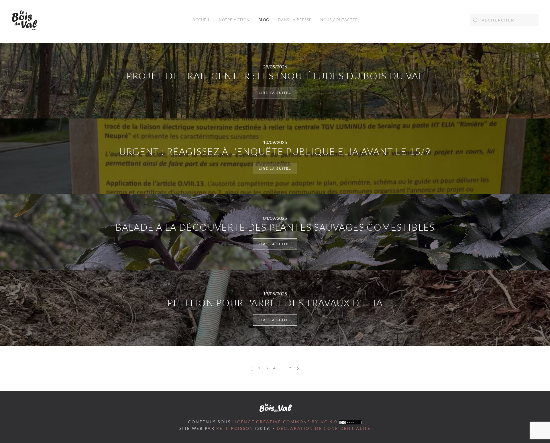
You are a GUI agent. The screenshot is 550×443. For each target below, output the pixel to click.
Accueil (201, 19)
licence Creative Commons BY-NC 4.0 (285, 422)
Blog (263, 19)
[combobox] (504, 20)
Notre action (234, 19)
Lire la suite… (275, 93)
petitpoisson (235, 428)
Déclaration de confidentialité (324, 428)
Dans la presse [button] (295, 19)
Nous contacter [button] (339, 19)
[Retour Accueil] (24, 20)
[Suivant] (297, 368)
